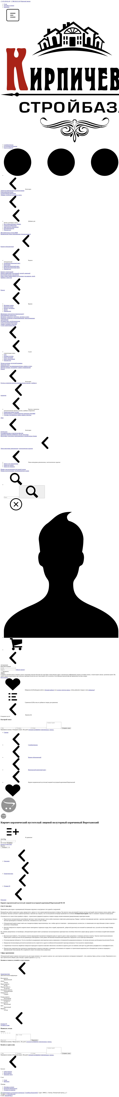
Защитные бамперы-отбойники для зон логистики (14, 434)
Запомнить (6, 671)
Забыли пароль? (20, 669)
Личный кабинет (49, 690)
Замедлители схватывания (11, 227)
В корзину (9, 842)
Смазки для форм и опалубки (9, 324)
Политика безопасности (10, 1088)
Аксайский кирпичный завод (12, 263)
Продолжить (35, 1040)
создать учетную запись (63, 690)
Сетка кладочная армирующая (9, 322)
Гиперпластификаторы (10, 225)
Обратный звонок (25, 1)
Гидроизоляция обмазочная (8, 193)
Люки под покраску (9, 466)
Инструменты (8, 1073)
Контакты (6, 7)
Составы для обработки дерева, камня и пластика (17, 415)
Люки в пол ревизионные (11, 463)
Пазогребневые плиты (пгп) (8, 315)
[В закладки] (13, 796)
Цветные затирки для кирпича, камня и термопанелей (16, 367)
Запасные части (8, 1074)
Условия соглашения (9, 1090)
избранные (91, 690)
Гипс (5, 354)
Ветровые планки (9, 305)
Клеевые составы (8, 356)
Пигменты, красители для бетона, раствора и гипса (15, 317)
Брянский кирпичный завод (11, 266)
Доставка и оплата (9, 5)
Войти (2, 673)
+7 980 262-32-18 (15, 1)
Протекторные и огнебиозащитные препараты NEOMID (19, 413)
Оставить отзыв (5, 1025)
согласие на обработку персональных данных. (41, 729)
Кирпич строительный (7, 272)
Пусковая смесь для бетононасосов (10, 321)
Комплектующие (8, 306)
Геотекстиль (4, 431)
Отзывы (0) (7, 886)
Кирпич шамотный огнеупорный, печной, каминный (15, 273)
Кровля (3, 290)
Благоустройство (8, 147)
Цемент (3, 369)
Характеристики (8, 873)
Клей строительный (9, 359)
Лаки (2, 417)
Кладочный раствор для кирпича (10, 274)
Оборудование (8, 1071)
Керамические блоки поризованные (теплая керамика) (16, 234)
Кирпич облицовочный (7, 246)
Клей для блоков (8, 357)
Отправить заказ (66, 728)
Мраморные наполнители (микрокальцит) (12, 314)
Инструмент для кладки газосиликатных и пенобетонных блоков (19, 436)
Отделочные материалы (10, 146)
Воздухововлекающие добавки (12, 224)
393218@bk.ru (8, 1095)
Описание (6, 861)
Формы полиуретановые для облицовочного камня (15, 471)
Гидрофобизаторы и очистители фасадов (12, 433)
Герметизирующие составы (11, 412)
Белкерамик (7, 264)
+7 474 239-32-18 (5, 1)
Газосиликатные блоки (7, 192)
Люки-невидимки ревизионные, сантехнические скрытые (17, 448)
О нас (5, 4)
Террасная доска (5, 364)
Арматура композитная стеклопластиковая (12, 190)
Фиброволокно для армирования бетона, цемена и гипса (16, 366)
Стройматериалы (8, 145)
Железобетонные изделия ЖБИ (9, 232)
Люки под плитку (9, 465)
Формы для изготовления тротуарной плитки (13, 469)
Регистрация (4, 677)
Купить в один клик (6, 844)
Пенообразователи (9, 228)
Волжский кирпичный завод (12, 267)
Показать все (7, 230)
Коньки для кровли (9, 308)
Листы (6, 309)
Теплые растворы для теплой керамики (11, 363)
